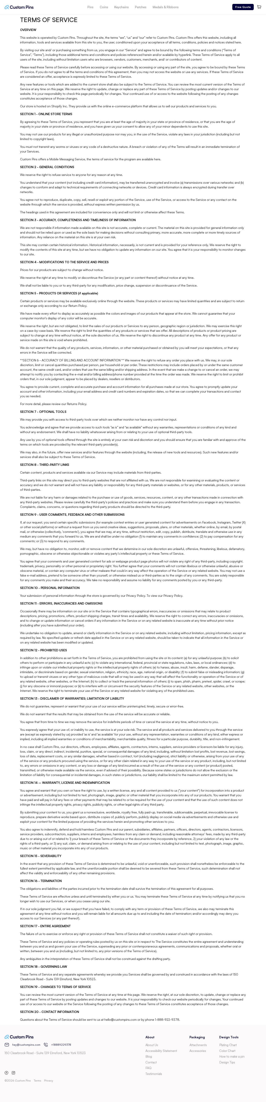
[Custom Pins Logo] (18, 7)
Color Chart (227, 1051)
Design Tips (227, 1062)
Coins (104, 7)
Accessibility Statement (161, 1051)
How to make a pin (232, 1056)
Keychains (121, 7)
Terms (37, 1080)
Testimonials (153, 1074)
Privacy (48, 1080)
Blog (148, 1056)
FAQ (148, 1068)
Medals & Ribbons (166, 7)
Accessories (197, 1051)
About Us (151, 1045)
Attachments (198, 1045)
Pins (90, 7)
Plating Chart (228, 1045)
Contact (151, 1062)
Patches (140, 7)
